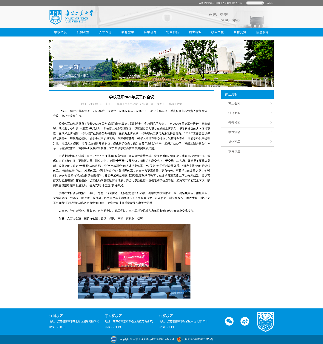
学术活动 (234, 132)
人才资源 (105, 32)
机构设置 (83, 32)
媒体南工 (234, 141)
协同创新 (172, 32)
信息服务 (262, 32)
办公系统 (226, 3)
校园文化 (217, 32)
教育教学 (127, 32)
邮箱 (218, 3)
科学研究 (150, 32)
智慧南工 (209, 3)
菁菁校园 (234, 122)
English (269, 3)
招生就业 (195, 32)
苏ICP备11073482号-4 (161, 339)
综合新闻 (234, 113)
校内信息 (234, 151)
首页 (201, 3)
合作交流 (240, 32)
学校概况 (60, 32)
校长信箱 (237, 3)
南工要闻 (74, 75)
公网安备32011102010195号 (197, 339)
